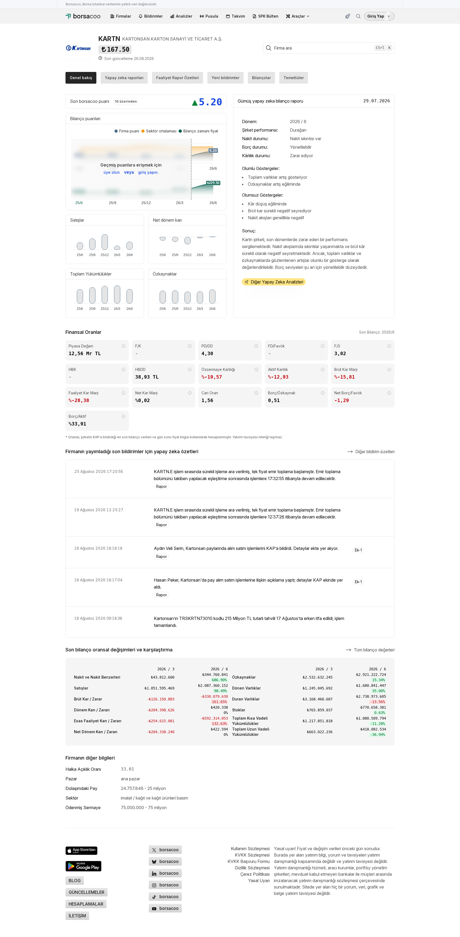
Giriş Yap (375, 16)
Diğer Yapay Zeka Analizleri (277, 282)
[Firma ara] (358, 16)
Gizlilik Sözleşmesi (252, 867)
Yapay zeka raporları (124, 77)
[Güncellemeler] (347, 16)
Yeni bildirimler (225, 77)
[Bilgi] (123, 346)
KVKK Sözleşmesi (252, 855)
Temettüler (294, 77)
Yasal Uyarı (259, 880)
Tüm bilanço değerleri (374, 649)
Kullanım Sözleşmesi (250, 848)
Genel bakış (81, 77)
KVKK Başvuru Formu (249, 861)
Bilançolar (261, 77)
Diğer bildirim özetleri (375, 451)
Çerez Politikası (255, 874)
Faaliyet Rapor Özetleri (177, 77)
